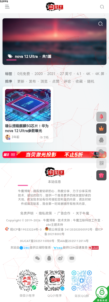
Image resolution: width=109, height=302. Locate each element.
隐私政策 (45, 213)
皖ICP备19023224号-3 (26, 229)
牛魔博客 (49, 220)
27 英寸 (66, 74)
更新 (20, 81)
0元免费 (23, 74)
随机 (90, 81)
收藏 (79, 81)
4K (88, 74)
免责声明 (26, 213)
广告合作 (63, 213)
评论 (67, 81)
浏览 (44, 81)
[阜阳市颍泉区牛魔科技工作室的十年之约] (93, 247)
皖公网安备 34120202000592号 (71, 229)
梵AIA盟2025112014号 (73, 241)
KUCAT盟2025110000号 (37, 241)
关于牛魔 (82, 213)
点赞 (55, 81)
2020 (38, 74)
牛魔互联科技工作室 (86, 220)
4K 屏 (99, 74)
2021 (51, 74)
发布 (32, 81)
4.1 (79, 74)
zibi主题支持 (54, 224)
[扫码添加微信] (101, 152)
